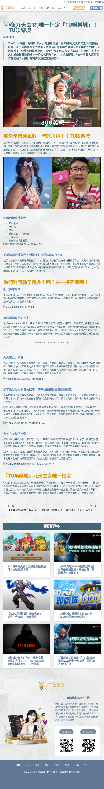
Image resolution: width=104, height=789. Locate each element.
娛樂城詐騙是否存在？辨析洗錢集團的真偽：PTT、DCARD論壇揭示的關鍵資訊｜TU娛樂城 (25, 661)
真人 (29, 8)
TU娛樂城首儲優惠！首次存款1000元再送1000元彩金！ (75, 615)
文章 (59, 8)
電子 (35, 8)
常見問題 (99, 2)
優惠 (53, 8)
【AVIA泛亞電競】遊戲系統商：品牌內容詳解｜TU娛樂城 (25, 615)
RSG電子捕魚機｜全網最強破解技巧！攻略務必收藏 (26, 568)
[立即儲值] (65, 2)
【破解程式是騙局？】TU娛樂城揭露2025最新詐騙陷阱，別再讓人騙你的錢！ (76, 661)
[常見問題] (92, 2)
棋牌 (47, 8)
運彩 (41, 8)
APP (65, 8)
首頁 (23, 8)
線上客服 (85, 2)
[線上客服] (78, 2)
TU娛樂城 (80, 136)
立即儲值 (71, 2)
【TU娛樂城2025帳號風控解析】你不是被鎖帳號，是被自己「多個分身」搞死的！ (77, 569)
